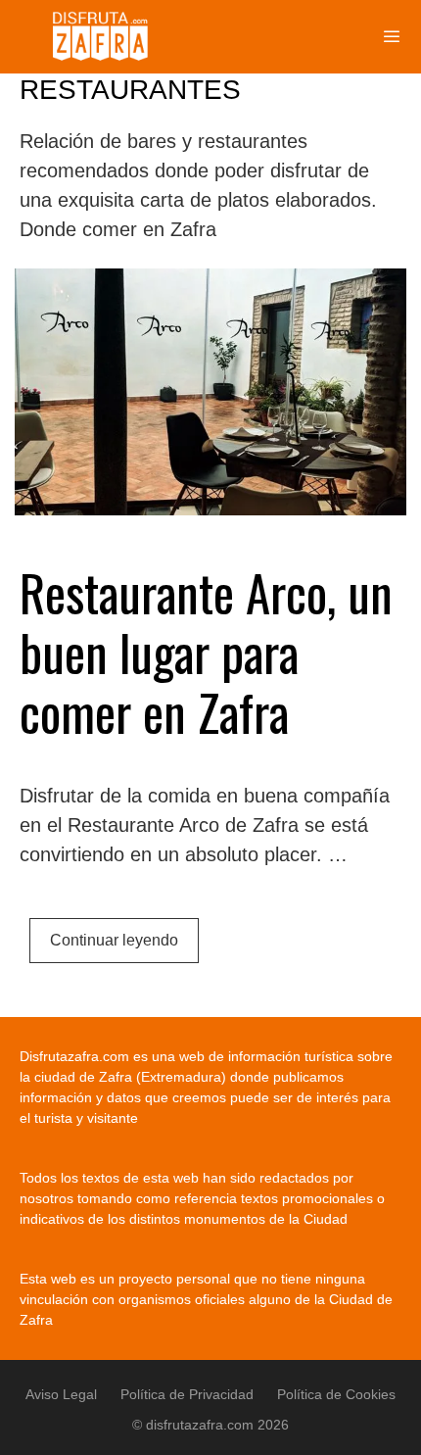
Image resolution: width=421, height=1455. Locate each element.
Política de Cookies (336, 1394)
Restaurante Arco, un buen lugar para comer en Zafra (206, 652)
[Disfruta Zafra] (106, 36)
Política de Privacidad (187, 1394)
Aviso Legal (61, 1394)
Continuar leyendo (114, 940)
